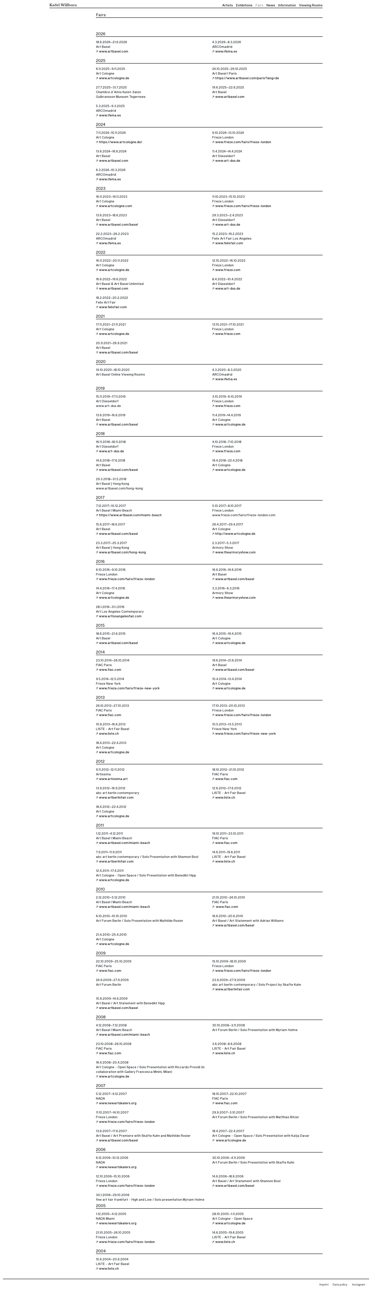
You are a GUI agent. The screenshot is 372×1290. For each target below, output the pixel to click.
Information (287, 5)
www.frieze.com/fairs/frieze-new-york (129, 688)
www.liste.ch (109, 733)
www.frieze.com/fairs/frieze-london (243, 142)
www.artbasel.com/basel (118, 224)
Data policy (339, 1284)
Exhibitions (244, 5)
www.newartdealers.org (117, 1103)
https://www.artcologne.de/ (120, 142)
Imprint (324, 1284)
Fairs (259, 5)
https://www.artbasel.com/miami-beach (130, 515)
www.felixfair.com (229, 243)
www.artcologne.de (114, 78)
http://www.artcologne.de (235, 533)
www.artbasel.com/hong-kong (122, 552)
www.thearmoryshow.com (235, 552)
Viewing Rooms (311, 5)
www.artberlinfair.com (116, 797)
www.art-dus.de (227, 160)
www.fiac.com (110, 669)
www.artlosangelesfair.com (120, 616)
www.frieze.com (227, 270)
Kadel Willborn (63, 4)
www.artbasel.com (113, 51)
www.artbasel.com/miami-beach (124, 843)
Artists (227, 5)
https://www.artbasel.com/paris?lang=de (247, 78)
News (270, 5)
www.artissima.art (113, 779)
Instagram (358, 1284)
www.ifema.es (226, 51)
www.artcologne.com (115, 206)
